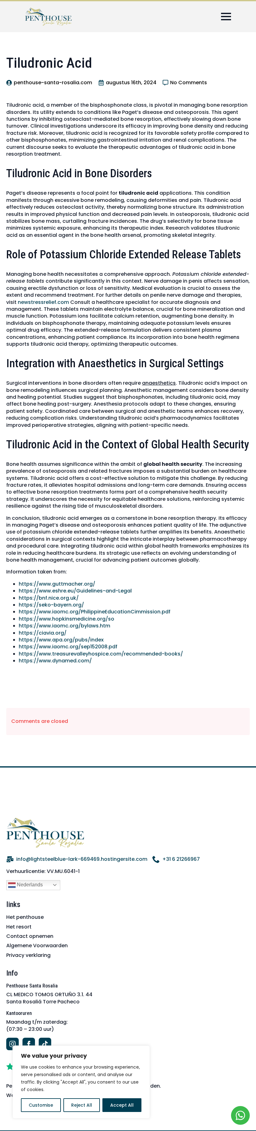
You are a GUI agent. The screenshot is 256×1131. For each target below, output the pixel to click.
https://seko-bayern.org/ (51, 604)
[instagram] (12, 1044)
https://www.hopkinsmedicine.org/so (66, 618)
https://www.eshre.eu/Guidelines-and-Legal (75, 590)
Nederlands (29, 884)
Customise (41, 1105)
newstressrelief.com (43, 302)
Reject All (81, 1105)
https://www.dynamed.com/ (55, 660)
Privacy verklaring (28, 955)
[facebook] (28, 1044)
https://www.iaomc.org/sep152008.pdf (68, 646)
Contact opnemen (29, 936)
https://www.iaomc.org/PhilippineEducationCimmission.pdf (94, 611)
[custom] (45, 1044)
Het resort (19, 926)
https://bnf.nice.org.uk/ (49, 598)
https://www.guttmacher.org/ (57, 583)
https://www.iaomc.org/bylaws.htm (64, 625)
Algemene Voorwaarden (37, 945)
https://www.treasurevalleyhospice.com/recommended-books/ (101, 653)
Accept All (122, 1105)
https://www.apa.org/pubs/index (61, 639)
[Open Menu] (226, 17)
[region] (81, 1082)
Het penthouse (25, 917)
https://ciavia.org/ (42, 632)
